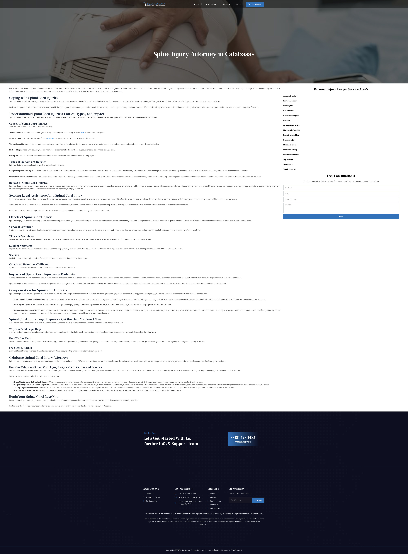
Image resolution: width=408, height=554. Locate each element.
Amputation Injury (290, 96)
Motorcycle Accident (291, 130)
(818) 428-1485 (243, 437)
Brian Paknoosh (236, 550)
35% (82, 133)
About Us (226, 4)
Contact (238, 4)
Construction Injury (291, 115)
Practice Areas (210, 4)
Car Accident (288, 110)
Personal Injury (289, 140)
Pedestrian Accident (291, 135)
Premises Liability (290, 149)
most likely (51, 138)
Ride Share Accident (291, 154)
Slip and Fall (288, 159)
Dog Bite (286, 120)
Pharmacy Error (289, 145)
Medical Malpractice (291, 125)
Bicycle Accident (290, 101)
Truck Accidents (289, 169)
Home (196, 4)
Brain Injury (288, 105)
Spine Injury (288, 164)
